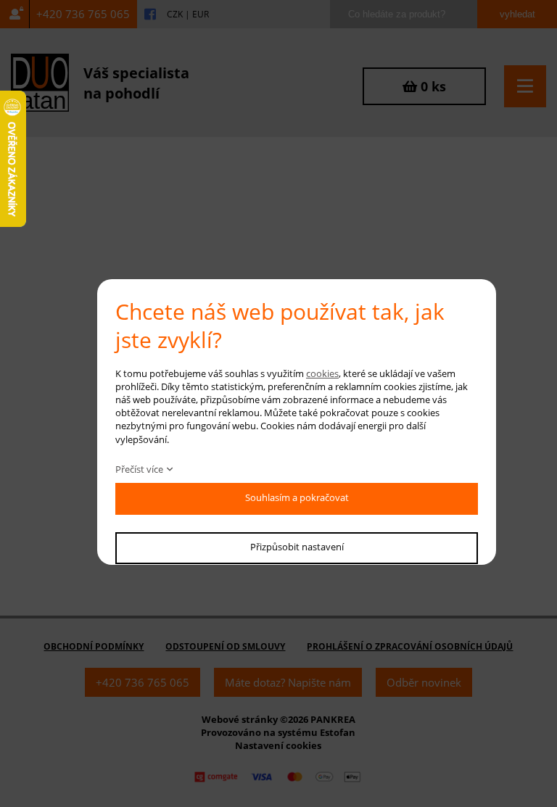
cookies (322, 373)
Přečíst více (139, 469)
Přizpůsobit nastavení (297, 546)
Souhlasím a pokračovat (297, 497)
